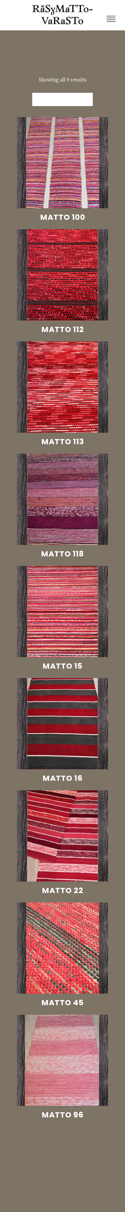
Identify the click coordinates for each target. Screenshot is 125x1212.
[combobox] (62, 99)
